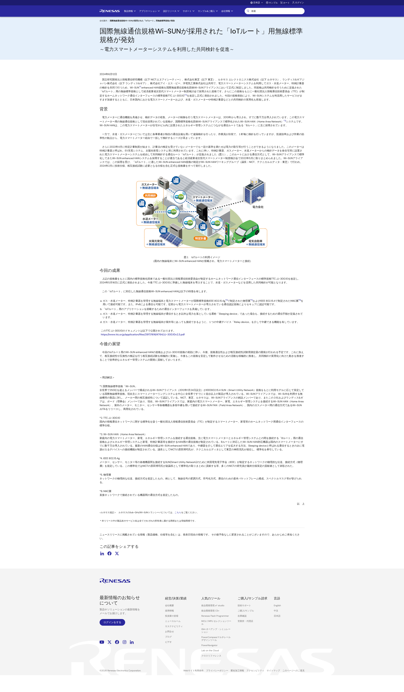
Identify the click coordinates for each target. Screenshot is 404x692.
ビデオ (168, 642)
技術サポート (244, 605)
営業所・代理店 (245, 621)
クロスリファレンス (211, 655)
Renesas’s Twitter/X (109, 642)
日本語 (277, 615)
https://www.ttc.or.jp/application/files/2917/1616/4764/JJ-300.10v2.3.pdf (143, 334)
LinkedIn (132, 642)
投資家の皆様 (171, 615)
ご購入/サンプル (246, 610)
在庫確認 (242, 615)
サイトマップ (273, 670)
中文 (276, 610)
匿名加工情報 (237, 670)
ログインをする (112, 622)
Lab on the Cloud (210, 650)
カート (286, 2)
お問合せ (169, 631)
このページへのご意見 (293, 670)
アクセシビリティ (255, 670)
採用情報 (169, 610)
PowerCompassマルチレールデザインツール (216, 638)
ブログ (168, 636)
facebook (109, 553)
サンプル (273, 2)
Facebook (117, 642)
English (277, 605)
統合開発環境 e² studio (212, 605)
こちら (178, 512)
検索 (275, 11)
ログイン (299, 2)
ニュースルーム (173, 621)
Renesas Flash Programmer (215, 615)
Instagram (124, 642)
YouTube (102, 642)
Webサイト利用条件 (193, 670)
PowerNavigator (209, 645)
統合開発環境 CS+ (210, 610)
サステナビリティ (174, 626)
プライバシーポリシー (217, 670)
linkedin (102, 553)
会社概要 (169, 605)
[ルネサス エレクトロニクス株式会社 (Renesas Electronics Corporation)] (110, 11)
